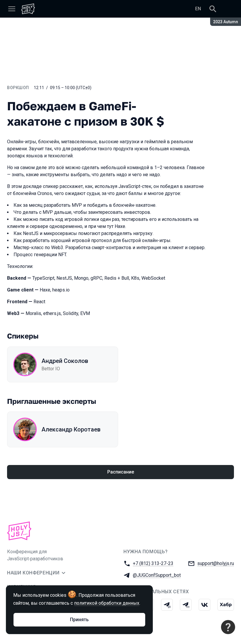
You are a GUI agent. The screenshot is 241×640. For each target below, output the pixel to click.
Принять (79, 619)
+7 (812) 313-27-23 (153, 563)
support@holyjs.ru (215, 563)
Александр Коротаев (71, 429)
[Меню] (12, 9)
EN (198, 8)
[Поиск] (213, 9)
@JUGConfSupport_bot (157, 575)
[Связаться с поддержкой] (228, 627)
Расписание (120, 472)
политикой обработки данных (106, 603)
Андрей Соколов (64, 360)
